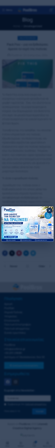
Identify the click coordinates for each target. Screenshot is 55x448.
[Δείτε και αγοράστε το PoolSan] (27, 224)
